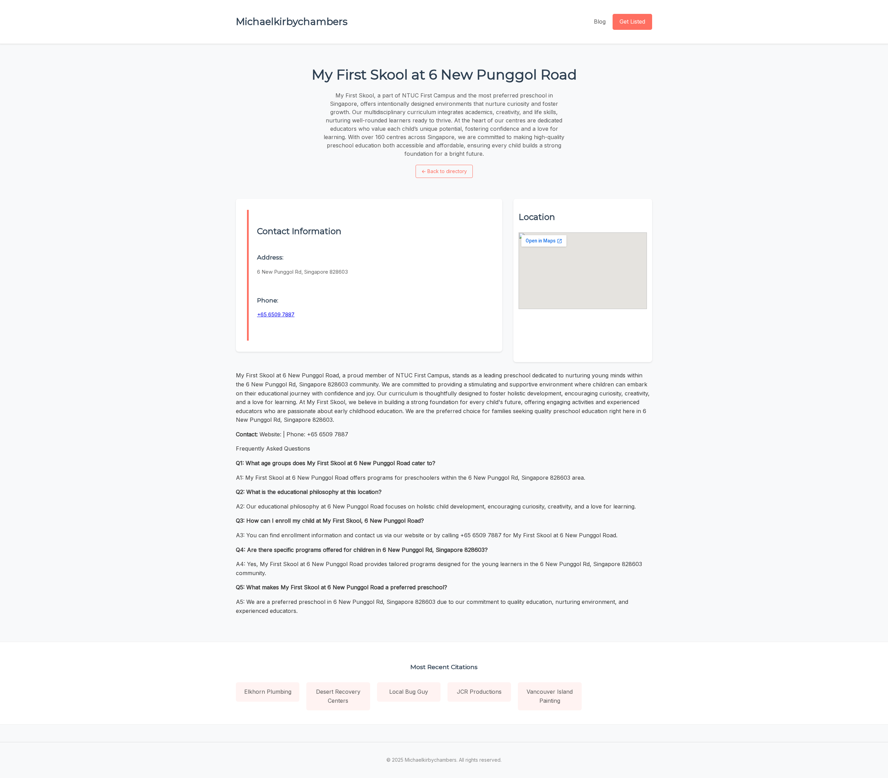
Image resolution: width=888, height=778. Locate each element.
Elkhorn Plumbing (267, 691)
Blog (600, 21)
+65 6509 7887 (275, 314)
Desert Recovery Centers (338, 696)
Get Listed (632, 21)
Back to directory (444, 171)
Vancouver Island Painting (550, 696)
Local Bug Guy (408, 691)
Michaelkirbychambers (292, 21)
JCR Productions (479, 691)
